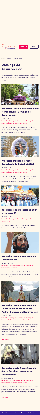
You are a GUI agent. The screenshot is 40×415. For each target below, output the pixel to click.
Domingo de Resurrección (17, 121)
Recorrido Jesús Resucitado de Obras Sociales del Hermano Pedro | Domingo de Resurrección (19, 308)
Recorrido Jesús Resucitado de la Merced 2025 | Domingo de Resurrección (20, 111)
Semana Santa (22, 123)
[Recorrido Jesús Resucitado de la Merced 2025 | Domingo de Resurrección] (20, 94)
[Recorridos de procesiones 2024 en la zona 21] (20, 195)
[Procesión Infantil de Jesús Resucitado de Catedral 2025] (20, 146)
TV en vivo (23, 47)
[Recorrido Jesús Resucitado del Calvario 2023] (20, 242)
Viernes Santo (5, 221)
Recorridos (4, 121)
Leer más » (5, 339)
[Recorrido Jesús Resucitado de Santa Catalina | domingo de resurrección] (20, 354)
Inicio (3, 59)
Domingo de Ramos (15, 219)
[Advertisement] (20, 21)
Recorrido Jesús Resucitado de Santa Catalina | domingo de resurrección (18, 371)
